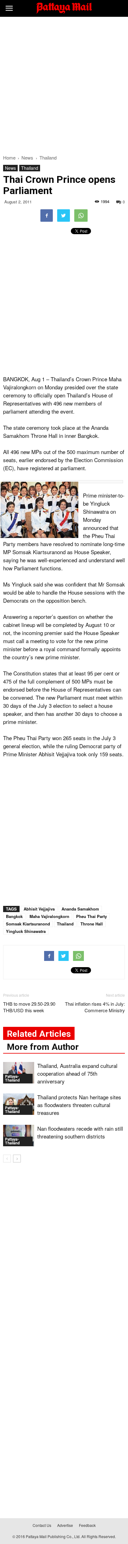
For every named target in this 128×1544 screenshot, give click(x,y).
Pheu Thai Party (91, 916)
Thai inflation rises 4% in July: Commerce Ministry (95, 1006)
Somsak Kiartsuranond (28, 924)
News (10, 168)
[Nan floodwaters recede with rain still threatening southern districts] (18, 1135)
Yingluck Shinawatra (26, 931)
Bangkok (14, 916)
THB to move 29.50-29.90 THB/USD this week (29, 1006)
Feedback (87, 1525)
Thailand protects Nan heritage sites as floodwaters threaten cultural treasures (79, 1104)
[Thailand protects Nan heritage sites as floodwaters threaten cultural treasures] (18, 1104)
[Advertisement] (64, 84)
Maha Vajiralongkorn (49, 916)
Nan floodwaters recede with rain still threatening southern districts (80, 1132)
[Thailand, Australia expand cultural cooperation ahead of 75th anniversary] (18, 1072)
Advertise (65, 1525)
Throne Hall (91, 924)
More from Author (43, 1047)
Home (9, 157)
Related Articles (39, 1034)
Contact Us (42, 1525)
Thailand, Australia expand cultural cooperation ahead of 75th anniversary (77, 1073)
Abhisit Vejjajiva (39, 909)
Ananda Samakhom (80, 909)
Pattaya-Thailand (12, 1078)
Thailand (29, 168)
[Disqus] (64, 1256)
